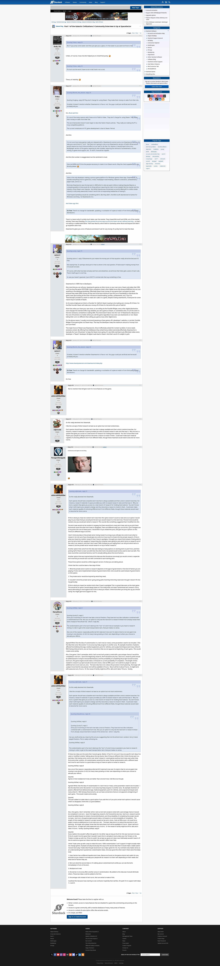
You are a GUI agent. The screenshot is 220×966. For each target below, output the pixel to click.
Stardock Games (60, 22)
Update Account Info (163, 943)
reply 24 (88, 93)
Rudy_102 (57, 46)
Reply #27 (68, 86)
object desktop (149, 163)
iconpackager (149, 159)
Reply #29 (68, 340)
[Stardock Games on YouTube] (155, 96)
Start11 (52, 936)
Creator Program (126, 945)
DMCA (115, 963)
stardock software (162, 147)
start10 (163, 154)
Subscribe (165, 954)
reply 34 (87, 714)
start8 (147, 151)
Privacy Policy (100, 963)
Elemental (88, 934)
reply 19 (79, 251)
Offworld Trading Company (92, 945)
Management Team (127, 936)
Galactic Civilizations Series (73, 22)
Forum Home (57, 11)
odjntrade (57, 430)
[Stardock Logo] (56, 2)
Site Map (121, 963)
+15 (57, 57)
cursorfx (148, 161)
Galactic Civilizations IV (91, 936)
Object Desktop (54, 931)
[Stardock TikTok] (156, 99)
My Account (161, 934)
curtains (156, 166)
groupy (162, 149)
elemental (157, 163)
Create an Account (162, 936)
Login (69, 11)
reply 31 (84, 491)
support (148, 168)
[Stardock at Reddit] (150, 99)
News (90, 2)
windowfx (161, 161)
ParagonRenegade (58, 458)
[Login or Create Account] (163, 2)
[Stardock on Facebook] (152, 96)
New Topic (135, 8)
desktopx (148, 156)
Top (140, 35)
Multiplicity (53, 943)
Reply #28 (68, 244)
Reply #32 (70, 447)
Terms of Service (109, 963)
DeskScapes (53, 941)
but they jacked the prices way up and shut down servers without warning (109, 221)
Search (64, 11)
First (133, 33)
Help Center (161, 931)
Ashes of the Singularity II (92, 931)
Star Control (89, 941)
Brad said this (73, 113)
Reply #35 (71, 675)
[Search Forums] (169, 2)
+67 (58, 469)
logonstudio (149, 166)
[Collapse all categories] (168, 31)
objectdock (148, 149)
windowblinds (154, 144)
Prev (136, 33)
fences (147, 144)
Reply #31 (68, 419)
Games (75, 2)
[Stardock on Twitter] (149, 96)
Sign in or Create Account (77, 917)
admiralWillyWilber (58, 396)
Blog (96, 2)
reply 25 (80, 42)
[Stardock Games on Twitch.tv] (158, 96)
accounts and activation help (153, 154)
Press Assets (125, 943)
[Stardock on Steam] (164, 96)
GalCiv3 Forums (96, 36)
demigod (154, 161)
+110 (57, 107)
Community (82, 2)
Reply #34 (68, 601)
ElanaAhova (57, 612)
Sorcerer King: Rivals (91, 950)
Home (53, 22)
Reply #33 (71, 484)
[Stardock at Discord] (153, 99)
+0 (57, 441)
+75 (57, 266)
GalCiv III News (99, 22)
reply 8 (80, 608)
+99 (58, 407)
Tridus (57, 97)
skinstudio (162, 159)
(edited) (102, 244)
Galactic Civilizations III (88, 22)
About (124, 931)
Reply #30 (71, 385)
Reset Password (162, 941)
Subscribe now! (157, 87)
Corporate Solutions (55, 934)
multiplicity (155, 149)
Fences (52, 938)
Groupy (52, 945)
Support (102, 2)
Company (125, 928)
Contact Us (125, 948)
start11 (156, 159)
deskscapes (154, 151)
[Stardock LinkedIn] (159, 99)
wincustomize (155, 156)
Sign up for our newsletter (130, 954)
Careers (124, 938)
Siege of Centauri (90, 948)
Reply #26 (68, 36)
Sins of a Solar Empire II (91, 938)
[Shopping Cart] (166, 2)
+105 (57, 623)
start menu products (151, 147)
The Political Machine (91, 943)
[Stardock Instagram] (161, 96)
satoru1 (57, 255)
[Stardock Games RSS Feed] (162, 99)
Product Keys (161, 938)
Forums (124, 950)
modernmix (162, 166)
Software (67, 2)
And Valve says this (72, 203)
